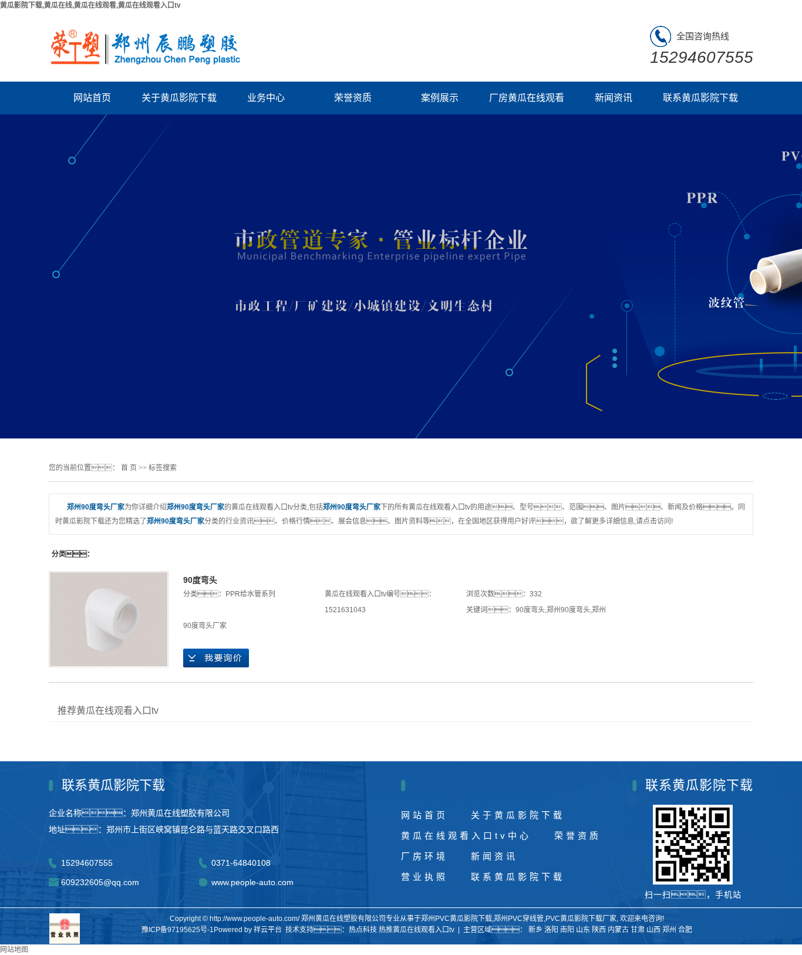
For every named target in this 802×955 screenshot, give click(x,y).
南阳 (567, 930)
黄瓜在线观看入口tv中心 (466, 836)
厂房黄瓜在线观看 (526, 98)
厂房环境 (424, 856)
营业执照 (424, 877)
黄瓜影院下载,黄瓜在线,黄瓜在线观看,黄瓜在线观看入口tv (90, 5)
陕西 (599, 930)
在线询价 (216, 658)
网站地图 (14, 950)
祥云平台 (268, 930)
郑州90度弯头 (568, 610)
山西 (653, 930)
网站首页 (92, 98)
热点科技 (363, 930)
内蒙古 (618, 930)
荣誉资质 (353, 98)
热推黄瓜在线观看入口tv (416, 930)
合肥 (685, 930)
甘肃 (638, 930)
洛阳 (551, 930)
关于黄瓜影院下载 (179, 98)
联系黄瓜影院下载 (700, 98)
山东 (583, 930)
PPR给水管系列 (250, 594)
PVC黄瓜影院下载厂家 (580, 918)
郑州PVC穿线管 (519, 918)
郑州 (669, 930)
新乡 (535, 930)
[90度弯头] (109, 619)
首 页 (129, 468)
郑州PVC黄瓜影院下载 (456, 918)
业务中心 (266, 98)
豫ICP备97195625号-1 (177, 930)
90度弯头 (200, 580)
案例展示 (440, 98)
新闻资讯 (613, 98)
